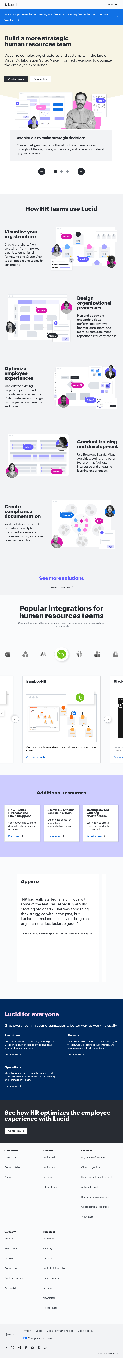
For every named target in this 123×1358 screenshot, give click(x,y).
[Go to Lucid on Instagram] (19, 1347)
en (10, 1334)
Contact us (10, 1268)
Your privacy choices (40, 1338)
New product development (96, 1177)
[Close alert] (118, 17)
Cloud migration (90, 1167)
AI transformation (91, 1186)
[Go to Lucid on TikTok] (45, 1347)
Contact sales (16, 79)
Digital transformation (93, 1157)
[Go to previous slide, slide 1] (41, 171)
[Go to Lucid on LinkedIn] (6, 1347)
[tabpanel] (61, 719)
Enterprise (10, 1157)
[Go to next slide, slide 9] (107, 719)
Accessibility (11, 1287)
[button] (55, 171)
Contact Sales (12, 1167)
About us (9, 1238)
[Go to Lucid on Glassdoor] (39, 1347)
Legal (39, 1330)
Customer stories (14, 1278)
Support (47, 1258)
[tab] (7, 654)
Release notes (51, 1307)
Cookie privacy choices (60, 1330)
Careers (8, 1258)
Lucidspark (49, 1157)
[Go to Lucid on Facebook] (25, 1347)
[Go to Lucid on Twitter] (12, 1347)
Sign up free (41, 79)
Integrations (50, 1186)
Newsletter (49, 1297)
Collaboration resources (95, 1206)
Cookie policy (85, 1330)
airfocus (47, 1177)
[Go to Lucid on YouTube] (32, 1347)
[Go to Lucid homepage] (14, 4)
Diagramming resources (95, 1196)
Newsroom (10, 1248)
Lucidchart (49, 1167)
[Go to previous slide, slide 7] (15, 719)
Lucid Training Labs (54, 1268)
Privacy (27, 1330)
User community (52, 1278)
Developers (49, 1238)
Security (47, 1248)
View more (87, 1216)
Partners (47, 1287)
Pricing (8, 1177)
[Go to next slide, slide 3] (81, 171)
